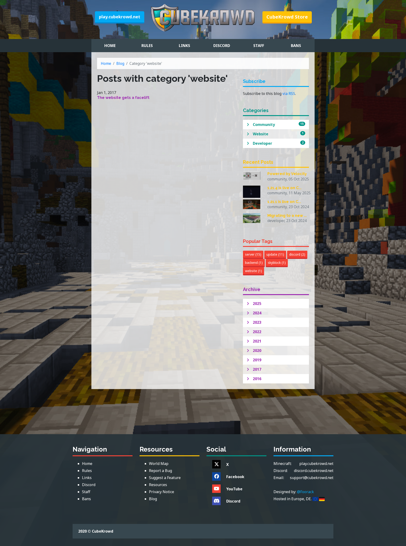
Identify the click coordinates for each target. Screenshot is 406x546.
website (253, 271)
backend (254, 262)
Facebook (235, 476)
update (275, 254)
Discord (221, 45)
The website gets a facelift (123, 97)
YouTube (234, 488)
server (253, 254)
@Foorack (305, 491)
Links (184, 45)
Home (110, 45)
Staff (258, 45)
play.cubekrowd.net (119, 17)
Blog (120, 63)
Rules (147, 45)
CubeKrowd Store (287, 17)
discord (297, 254)
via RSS (288, 93)
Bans (296, 45)
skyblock (277, 262)
